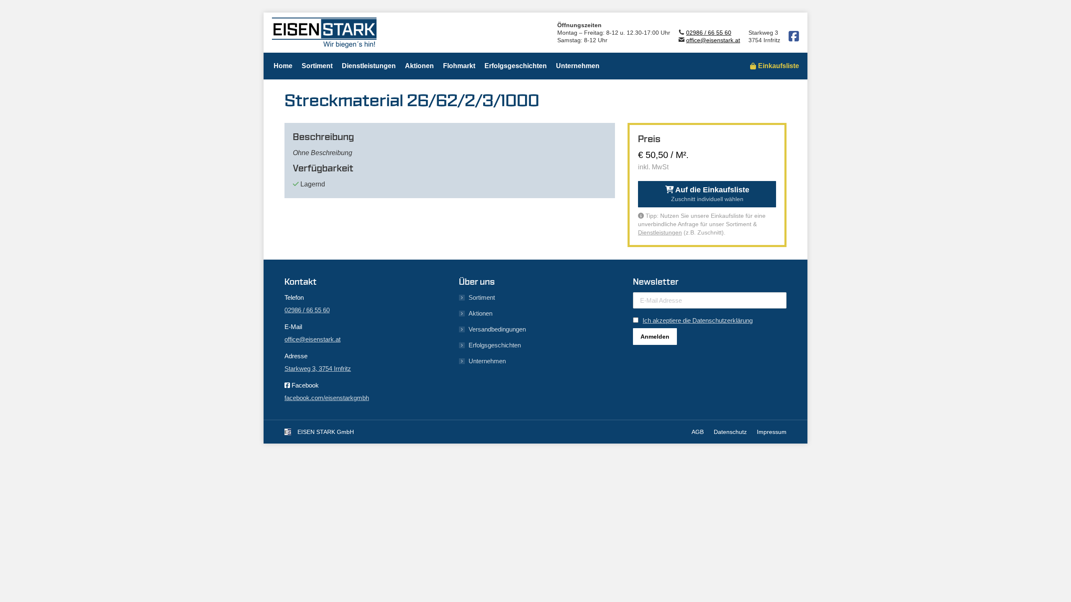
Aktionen (480, 313)
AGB (698, 432)
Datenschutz (730, 432)
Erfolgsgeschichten (495, 345)
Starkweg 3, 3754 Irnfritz (317, 368)
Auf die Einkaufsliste (710, 194)
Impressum (772, 432)
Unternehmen (487, 361)
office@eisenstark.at (713, 40)
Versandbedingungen (497, 329)
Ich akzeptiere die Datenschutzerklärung (698, 320)
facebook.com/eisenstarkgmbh (326, 397)
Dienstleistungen (660, 232)
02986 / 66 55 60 (708, 32)
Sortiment (482, 297)
